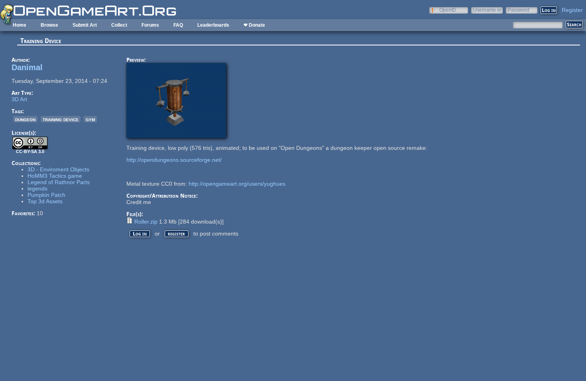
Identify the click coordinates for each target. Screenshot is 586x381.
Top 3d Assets (45, 201)
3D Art (19, 99)
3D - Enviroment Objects (58, 169)
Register (572, 10)
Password (518, 9)
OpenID (447, 9)
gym (90, 119)
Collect (119, 25)
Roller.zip (145, 221)
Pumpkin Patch (46, 195)
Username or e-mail (487, 9)
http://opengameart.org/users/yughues (237, 184)
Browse (49, 25)
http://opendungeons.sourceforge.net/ (174, 160)
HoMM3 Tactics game (55, 176)
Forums (150, 25)
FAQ (178, 25)
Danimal (27, 67)
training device (61, 119)
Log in (140, 234)
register (176, 234)
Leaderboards (213, 25)
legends (37, 188)
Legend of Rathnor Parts (59, 182)
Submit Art (85, 25)
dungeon (25, 119)
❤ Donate (254, 25)
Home (19, 25)
